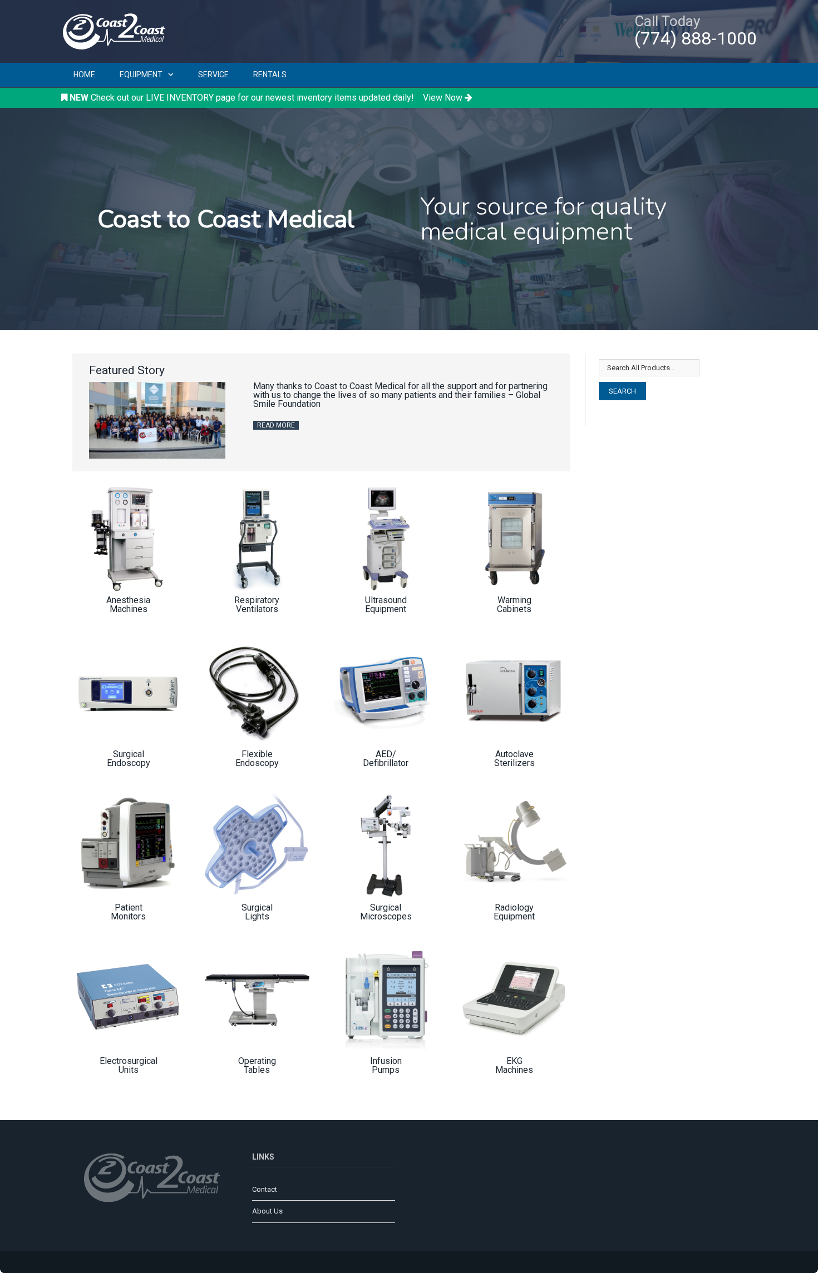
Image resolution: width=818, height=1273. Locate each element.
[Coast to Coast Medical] (117, 30)
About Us (267, 1211)
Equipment (141, 74)
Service (213, 74)
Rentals (270, 74)
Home (84, 74)
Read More (276, 425)
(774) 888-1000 (695, 38)
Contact (264, 1189)
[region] (409, 219)
